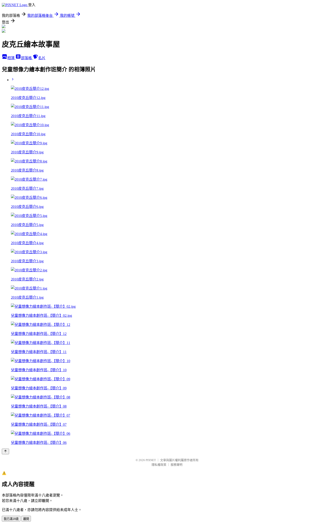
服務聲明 (176, 464)
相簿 (11, 58)
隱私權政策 (159, 464)
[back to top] (5, 451)
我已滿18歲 (11, 519)
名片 (41, 58)
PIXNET (151, 460)
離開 (26, 519)
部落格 (27, 58)
